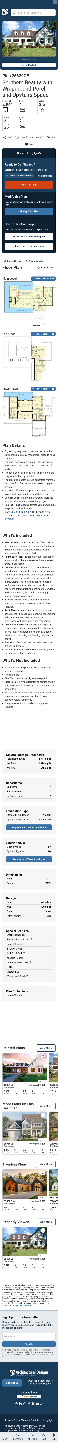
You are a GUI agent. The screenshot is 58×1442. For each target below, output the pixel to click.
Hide (53, 137)
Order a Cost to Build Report (29, 236)
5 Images (31, 65)
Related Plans (14, 261)
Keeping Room (14, 958)
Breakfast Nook (15, 934)
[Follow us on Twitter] (33, 1404)
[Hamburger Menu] (5, 1435)
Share (10, 137)
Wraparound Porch (16, 976)
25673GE (30, 512)
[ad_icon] (5, 12)
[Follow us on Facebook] (29, 1404)
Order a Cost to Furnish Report (29, 246)
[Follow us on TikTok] (41, 1404)
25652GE (16, 512)
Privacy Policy (12, 1420)
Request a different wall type (29, 859)
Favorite (24, 137)
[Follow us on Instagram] (25, 1404)
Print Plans (47, 267)
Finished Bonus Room (18, 939)
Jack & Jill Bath (14, 953)
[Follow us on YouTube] (37, 1404)
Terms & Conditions (31, 1420)
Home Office (13, 944)
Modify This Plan (29, 211)
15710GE (9, 519)
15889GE (40, 515)
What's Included (36, 261)
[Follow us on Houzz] (20, 1404)
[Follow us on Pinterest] (16, 1404)
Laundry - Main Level (17, 962)
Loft (9, 967)
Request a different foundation (29, 827)
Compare (39, 137)
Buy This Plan (29, 184)
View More (46, 1048)
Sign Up (29, 1344)
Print (31, 144)
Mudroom (12, 971)
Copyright (48, 1420)
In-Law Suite (13, 948)
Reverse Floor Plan (45, 278)
